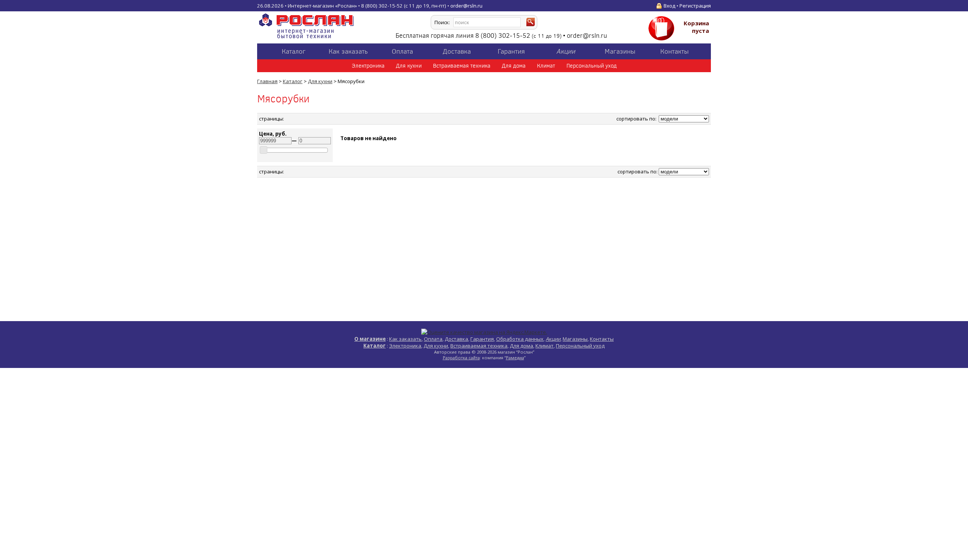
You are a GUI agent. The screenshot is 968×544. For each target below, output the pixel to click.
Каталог (294, 51)
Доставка (457, 51)
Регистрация (695, 5)
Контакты (674, 51)
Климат (546, 66)
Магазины (620, 51)
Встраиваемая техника (461, 66)
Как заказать (348, 51)
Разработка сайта (461, 357)
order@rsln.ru (466, 5)
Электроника (368, 66)
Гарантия (511, 51)
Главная (267, 81)
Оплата (402, 51)
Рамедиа (515, 357)
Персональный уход (591, 66)
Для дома (514, 66)
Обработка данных (519, 338)
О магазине (370, 338)
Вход (669, 5)
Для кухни (409, 66)
